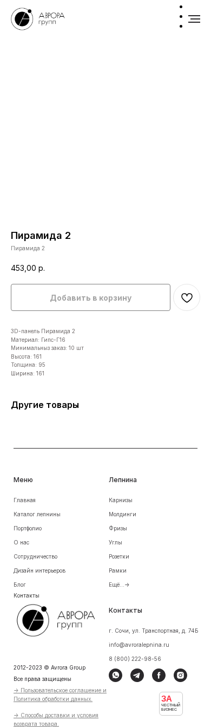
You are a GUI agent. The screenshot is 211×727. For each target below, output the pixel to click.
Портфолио (28, 528)
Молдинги (122, 514)
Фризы (118, 528)
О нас (21, 542)
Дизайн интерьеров (39, 570)
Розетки (119, 556)
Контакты (26, 595)
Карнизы (121, 500)
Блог (20, 584)
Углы (115, 542)
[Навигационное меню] (194, 19)
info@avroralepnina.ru (139, 644)
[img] (63, 619)
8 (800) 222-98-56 (135, 658)
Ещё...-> (119, 584)
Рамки (118, 570)
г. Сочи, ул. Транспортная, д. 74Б (154, 630)
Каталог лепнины (37, 514)
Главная (25, 500)
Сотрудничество (35, 556)
